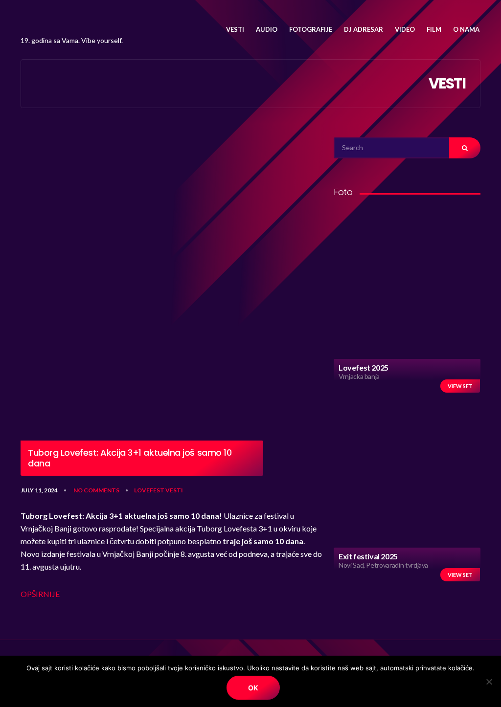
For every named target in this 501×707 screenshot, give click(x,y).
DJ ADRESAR (363, 29)
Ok (253, 688)
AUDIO (266, 29)
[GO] (464, 147)
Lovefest (149, 490)
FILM (434, 29)
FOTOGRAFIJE (310, 29)
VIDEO (405, 29)
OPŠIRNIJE (40, 593)
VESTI (235, 29)
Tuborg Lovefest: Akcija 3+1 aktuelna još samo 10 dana (129, 457)
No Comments (96, 490)
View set (460, 386)
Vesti (174, 490)
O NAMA (466, 29)
